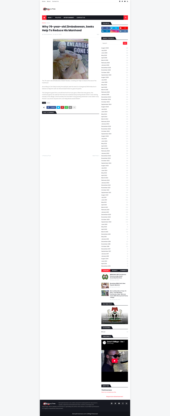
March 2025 (114, 89)
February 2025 (114, 92)
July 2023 (114, 138)
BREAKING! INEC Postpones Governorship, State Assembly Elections (118, 276)
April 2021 (114, 205)
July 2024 (114, 109)
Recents (114, 270)
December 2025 (114, 67)
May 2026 (114, 55)
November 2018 (114, 244)
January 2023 (114, 153)
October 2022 (114, 160)
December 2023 (114, 126)
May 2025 (114, 85)
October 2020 (114, 219)
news (48, 23)
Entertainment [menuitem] (69, 17)
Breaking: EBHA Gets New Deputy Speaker (117, 284)
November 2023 (114, 129)
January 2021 (114, 212)
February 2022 (114, 180)
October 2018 (114, 246)
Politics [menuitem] (58, 17)
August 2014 (114, 258)
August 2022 (114, 165)
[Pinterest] (62, 107)
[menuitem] (44, 17)
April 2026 (114, 58)
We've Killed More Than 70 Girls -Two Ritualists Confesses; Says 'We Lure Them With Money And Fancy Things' (119, 294)
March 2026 (114, 60)
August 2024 (114, 107)
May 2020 (114, 227)
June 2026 (114, 53)
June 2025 (114, 82)
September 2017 (114, 251)
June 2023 (114, 141)
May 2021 (114, 202)
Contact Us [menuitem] (81, 17)
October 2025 (114, 72)
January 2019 (114, 239)
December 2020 (114, 214)
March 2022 (114, 178)
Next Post (95, 156)
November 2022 (114, 158)
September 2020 (114, 222)
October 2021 (114, 190)
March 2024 (114, 119)
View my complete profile (108, 392)
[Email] (70, 107)
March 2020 (114, 232)
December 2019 (114, 234)
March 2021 (114, 207)
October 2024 (114, 102)
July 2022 (114, 168)
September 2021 (114, 192)
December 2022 (114, 156)
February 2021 (114, 209)
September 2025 (114, 75)
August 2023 (114, 136)
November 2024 (114, 99)
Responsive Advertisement (114, 396)
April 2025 (114, 87)
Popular (105, 270)
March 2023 (114, 148)
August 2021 (114, 195)
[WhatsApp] (66, 107)
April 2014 (114, 263)
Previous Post (47, 156)
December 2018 (114, 241)
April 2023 (114, 146)
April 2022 (114, 175)
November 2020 (114, 217)
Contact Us (55, 1)
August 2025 (114, 77)
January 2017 (114, 254)
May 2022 (114, 173)
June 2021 (114, 200)
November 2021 (114, 187)
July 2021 (114, 197)
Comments (123, 270)
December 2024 (114, 97)
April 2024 (114, 116)
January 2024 (114, 124)
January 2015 (114, 256)
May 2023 (114, 143)
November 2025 (114, 70)
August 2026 (114, 48)
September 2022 (114, 163)
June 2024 (114, 111)
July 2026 (114, 50)
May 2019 (114, 236)
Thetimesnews (106, 390)
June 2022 (114, 170)
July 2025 (114, 80)
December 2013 (114, 266)
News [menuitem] (49, 17)
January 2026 (114, 65)
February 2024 (114, 121)
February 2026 (114, 63)
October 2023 (114, 131)
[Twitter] (58, 107)
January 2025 (114, 94)
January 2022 (114, 183)
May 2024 (114, 114)
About (49, 1)
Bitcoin (114, 332)
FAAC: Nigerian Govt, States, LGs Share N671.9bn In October (114, 318)
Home (43, 1)
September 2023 (114, 134)
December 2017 (114, 249)
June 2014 (114, 261)
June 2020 (114, 224)
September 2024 (114, 104)
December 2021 (114, 185)
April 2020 (114, 229)
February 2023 (114, 151)
